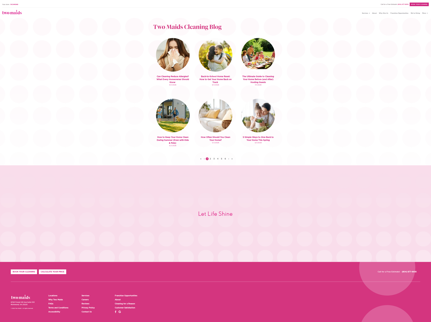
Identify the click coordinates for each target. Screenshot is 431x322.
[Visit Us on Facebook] (115, 312)
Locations (52, 296)
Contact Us (87, 312)
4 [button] (217, 159)
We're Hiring (415, 13)
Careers (85, 300)
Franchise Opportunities (399, 13)
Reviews (85, 304)
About (374, 13)
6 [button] (225, 159)
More (424, 13)
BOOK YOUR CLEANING (419, 4)
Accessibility (54, 312)
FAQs (50, 304)
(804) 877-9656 (403, 4)
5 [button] (221, 159)
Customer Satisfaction (125, 308)
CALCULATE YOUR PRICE (52, 272)
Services (365, 13)
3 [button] (214, 159)
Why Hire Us (383, 13)
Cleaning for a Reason (125, 304)
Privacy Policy (88, 308)
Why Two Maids (55, 300)
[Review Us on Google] (120, 312)
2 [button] (210, 159)
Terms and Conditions (58, 308)
